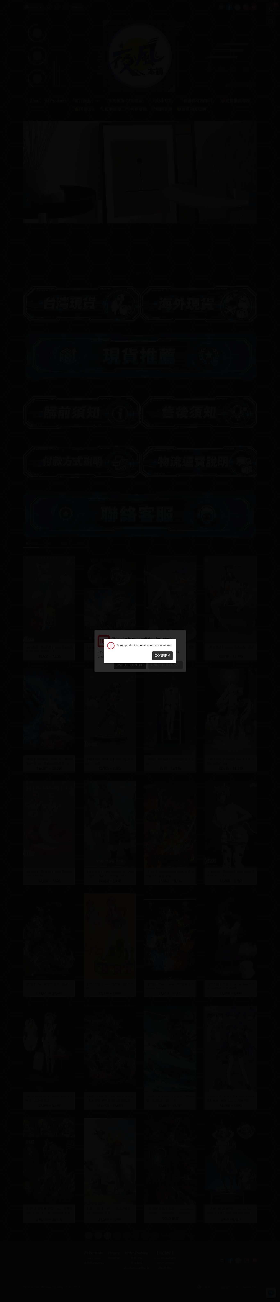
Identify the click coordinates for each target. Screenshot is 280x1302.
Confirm (162, 655)
